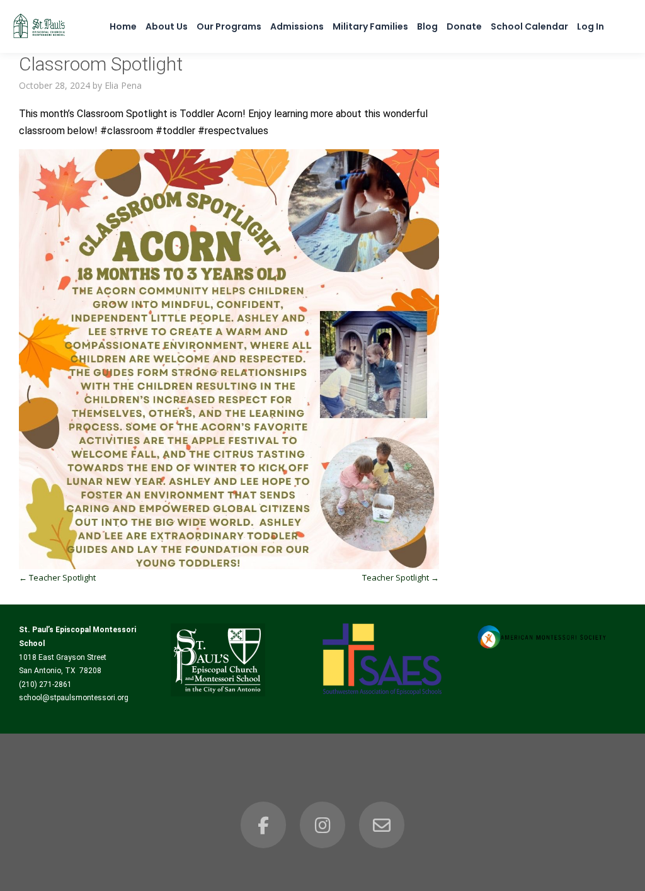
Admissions (297, 26)
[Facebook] (263, 825)
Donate (464, 26)
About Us (167, 26)
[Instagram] (322, 825)
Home (123, 26)
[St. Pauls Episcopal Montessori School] (39, 38)
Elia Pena (123, 85)
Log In (590, 26)
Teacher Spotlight (57, 577)
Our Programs (229, 26)
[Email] (381, 825)
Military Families (370, 26)
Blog (427, 26)
